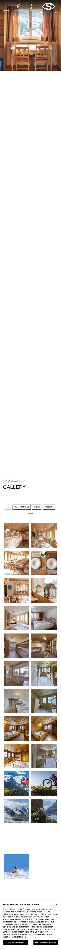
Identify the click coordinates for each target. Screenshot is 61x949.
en (31, 7)
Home (6, 481)
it (31, 5)
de (31, 10)
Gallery (15, 481)
